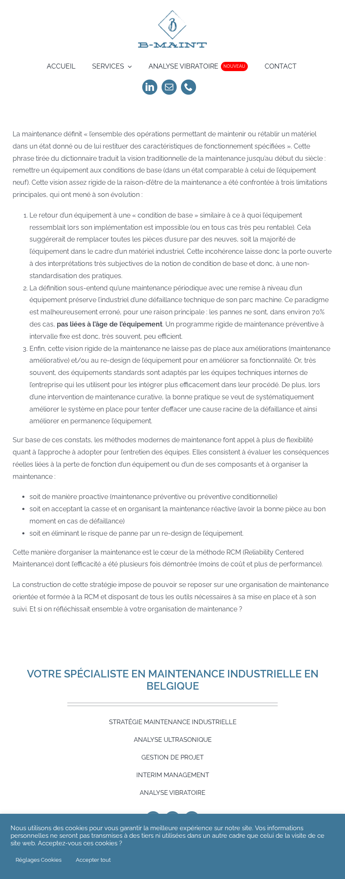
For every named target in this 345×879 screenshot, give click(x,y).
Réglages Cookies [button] (38, 860)
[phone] (188, 87)
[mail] (169, 87)
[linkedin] (149, 87)
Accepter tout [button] (93, 860)
